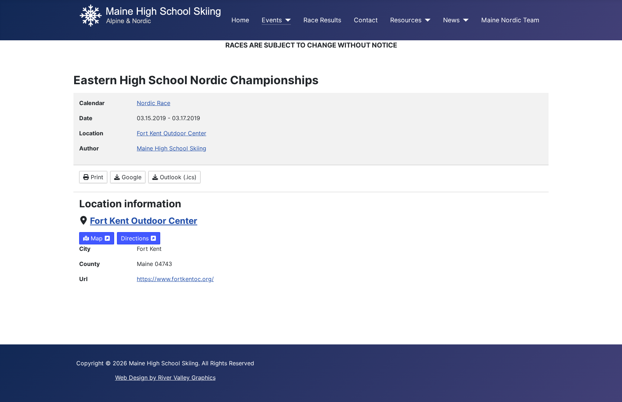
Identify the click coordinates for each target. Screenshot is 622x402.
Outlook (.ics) (177, 177)
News (451, 20)
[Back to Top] (609, 388)
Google (130, 177)
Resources (406, 20)
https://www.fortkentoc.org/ (175, 279)
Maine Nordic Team (510, 20)
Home (240, 20)
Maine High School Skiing (171, 148)
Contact (366, 20)
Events (272, 20)
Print (96, 177)
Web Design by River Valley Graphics (165, 377)
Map (96, 238)
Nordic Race (153, 103)
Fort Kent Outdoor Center (143, 221)
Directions (135, 238)
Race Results (322, 20)
